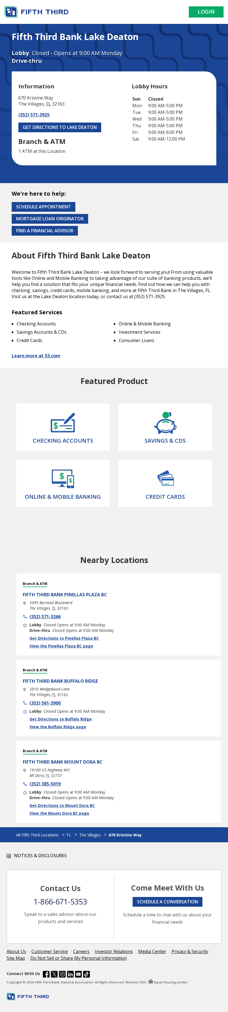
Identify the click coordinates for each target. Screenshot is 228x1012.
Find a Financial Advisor (44, 231)
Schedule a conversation (167, 902)
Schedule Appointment (43, 207)
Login (206, 11)
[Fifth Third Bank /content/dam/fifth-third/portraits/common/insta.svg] (62, 975)
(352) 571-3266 (45, 617)
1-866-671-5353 (60, 901)
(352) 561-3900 (45, 703)
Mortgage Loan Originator (50, 219)
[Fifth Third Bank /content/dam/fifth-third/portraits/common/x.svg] (54, 975)
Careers (81, 951)
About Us (16, 951)
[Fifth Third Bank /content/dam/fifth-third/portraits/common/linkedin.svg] (70, 975)
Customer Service (49, 951)
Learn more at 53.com (36, 356)
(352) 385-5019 (45, 784)
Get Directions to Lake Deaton (60, 127)
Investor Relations (114, 951)
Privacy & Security (190, 951)
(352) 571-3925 (33, 115)
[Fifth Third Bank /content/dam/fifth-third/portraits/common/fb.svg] (46, 975)
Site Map (16, 958)
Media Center (152, 951)
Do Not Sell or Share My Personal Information (78, 958)
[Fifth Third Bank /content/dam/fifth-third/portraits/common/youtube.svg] (78, 975)
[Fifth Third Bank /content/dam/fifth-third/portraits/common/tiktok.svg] (86, 975)
